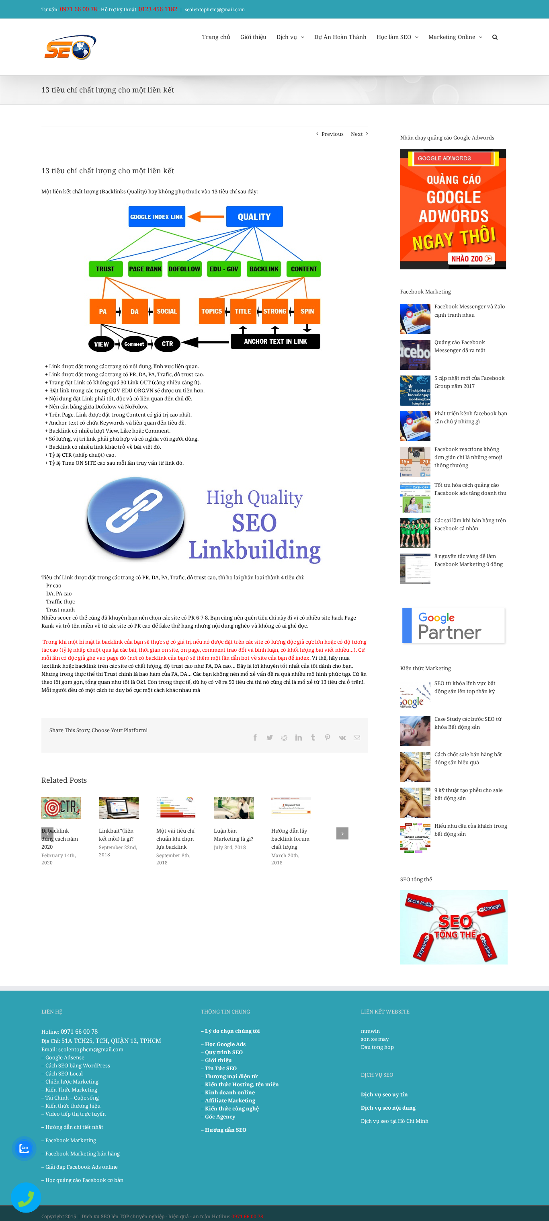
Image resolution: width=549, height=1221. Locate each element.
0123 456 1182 (158, 9)
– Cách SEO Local (62, 1073)
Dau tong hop (377, 1047)
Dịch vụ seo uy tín (384, 1094)
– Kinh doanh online (228, 1092)
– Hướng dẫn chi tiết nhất (72, 1127)
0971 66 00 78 (78, 9)
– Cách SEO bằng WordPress (75, 1065)
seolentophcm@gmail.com (215, 9)
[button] (495, 36)
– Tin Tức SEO (219, 1068)
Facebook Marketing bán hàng (82, 1153)
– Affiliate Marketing (228, 1100)
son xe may (375, 1038)
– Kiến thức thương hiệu (70, 1105)
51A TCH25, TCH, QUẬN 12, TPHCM (111, 1040)
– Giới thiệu (216, 1060)
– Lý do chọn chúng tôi (230, 1030)
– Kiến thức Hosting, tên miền (240, 1084)
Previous (333, 133)
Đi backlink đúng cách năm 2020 (59, 838)
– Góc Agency (218, 1116)
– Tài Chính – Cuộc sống (70, 1097)
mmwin (370, 1030)
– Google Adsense (62, 1057)
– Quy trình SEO (222, 1052)
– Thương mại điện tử (229, 1076)
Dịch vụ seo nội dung (388, 1107)
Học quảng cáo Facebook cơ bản (84, 1180)
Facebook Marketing (70, 1140)
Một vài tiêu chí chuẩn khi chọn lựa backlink (175, 838)
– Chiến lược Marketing (69, 1081)
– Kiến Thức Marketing (69, 1089)
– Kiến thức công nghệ (230, 1108)
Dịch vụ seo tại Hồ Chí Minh (394, 1121)
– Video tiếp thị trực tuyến (73, 1113)
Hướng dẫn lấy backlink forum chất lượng (290, 838)
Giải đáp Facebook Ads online (81, 1166)
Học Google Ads (225, 1044)
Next (357, 133)
